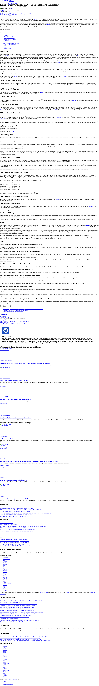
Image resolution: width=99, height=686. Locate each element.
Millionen (74, 100)
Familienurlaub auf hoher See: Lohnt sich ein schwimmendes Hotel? (15, 615)
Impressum (5, 682)
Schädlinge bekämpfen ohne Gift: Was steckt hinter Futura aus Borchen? (16, 508)
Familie (16, 76)
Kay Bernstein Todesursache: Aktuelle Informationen (15, 418)
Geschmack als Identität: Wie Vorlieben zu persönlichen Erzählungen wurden (17, 605)
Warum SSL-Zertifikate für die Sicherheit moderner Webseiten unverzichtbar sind (18, 604)
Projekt (48, 24)
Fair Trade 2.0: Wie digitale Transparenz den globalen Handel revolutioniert (17, 610)
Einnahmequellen (7, 40)
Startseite (5, 681)
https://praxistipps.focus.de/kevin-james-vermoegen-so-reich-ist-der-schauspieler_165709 (23, 309)
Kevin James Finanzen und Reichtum (11, 44)
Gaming (5, 564)
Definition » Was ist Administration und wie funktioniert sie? (14, 539)
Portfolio (7, 55)
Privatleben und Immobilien (9, 41)
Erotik (4, 582)
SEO (4, 586)
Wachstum (13, 131)
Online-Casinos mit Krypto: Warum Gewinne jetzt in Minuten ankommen (17, 527)
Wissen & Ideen (6, 559)
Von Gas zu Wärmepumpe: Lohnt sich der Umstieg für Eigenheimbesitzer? (17, 607)
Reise (4, 568)
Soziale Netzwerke (7, 583)
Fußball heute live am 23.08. (6, 523)
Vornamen (5, 668)
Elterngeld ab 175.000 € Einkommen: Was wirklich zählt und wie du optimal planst (25, 363)
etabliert (57, 199)
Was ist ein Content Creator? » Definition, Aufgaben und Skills (14, 542)
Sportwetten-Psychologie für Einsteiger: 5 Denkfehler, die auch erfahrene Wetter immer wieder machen (23, 526)
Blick (58, 62)
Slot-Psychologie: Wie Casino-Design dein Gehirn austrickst (14, 516)
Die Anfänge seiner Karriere (9, 36)
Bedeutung (2, 109)
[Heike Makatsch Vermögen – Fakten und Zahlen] (6, 485)
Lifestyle (5, 572)
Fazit (5, 45)
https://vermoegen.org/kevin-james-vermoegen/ (13, 311)
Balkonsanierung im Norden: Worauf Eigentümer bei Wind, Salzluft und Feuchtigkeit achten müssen (23, 509)
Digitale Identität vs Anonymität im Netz (9, 618)
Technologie (91, 206)
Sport (4, 573)
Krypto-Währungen (43, 592)
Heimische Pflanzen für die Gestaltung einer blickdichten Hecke (14, 617)
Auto (4, 565)
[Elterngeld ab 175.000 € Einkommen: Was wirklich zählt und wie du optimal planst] (6, 350)
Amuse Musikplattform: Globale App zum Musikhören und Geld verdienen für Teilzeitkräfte (21, 600)
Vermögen (36, 19)
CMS (4, 587)
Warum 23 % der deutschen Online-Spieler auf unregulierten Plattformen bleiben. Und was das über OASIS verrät (26, 513)
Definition (5, 656)
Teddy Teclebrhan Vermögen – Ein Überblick (13, 480)
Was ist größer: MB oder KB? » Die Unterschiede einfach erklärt (15, 545)
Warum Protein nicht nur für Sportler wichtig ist (11, 602)
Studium (65, 76)
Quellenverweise (7, 48)
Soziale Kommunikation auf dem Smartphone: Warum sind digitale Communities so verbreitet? (21, 639)
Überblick (87, 225)
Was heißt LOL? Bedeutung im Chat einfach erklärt (12, 544)
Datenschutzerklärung (8, 684)
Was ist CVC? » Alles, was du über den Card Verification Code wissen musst (17, 529)
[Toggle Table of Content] (1, 33)
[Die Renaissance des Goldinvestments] (6, 425)
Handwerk (5, 570)
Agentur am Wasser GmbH (12, 679)
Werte (80, 169)
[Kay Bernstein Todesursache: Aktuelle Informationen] (6, 404)
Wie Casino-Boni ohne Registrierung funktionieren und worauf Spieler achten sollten (19, 620)
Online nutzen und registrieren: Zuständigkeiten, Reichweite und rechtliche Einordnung (20, 638)
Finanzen (2, 360)
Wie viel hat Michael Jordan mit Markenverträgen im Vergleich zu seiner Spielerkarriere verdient (29, 461)
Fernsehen (79, 55)
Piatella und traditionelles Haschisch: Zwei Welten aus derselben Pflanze (16, 531)
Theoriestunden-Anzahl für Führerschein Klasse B (11, 621)
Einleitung (6, 35)
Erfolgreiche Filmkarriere (9, 38)
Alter (4, 560)
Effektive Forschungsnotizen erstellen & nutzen (11, 537)
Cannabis (5, 579)
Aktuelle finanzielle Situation (10, 39)
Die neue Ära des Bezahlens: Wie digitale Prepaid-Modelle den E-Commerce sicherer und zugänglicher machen (25, 640)
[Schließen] (17, 10)
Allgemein (5, 557)
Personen (6, 458)
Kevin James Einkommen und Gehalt (11, 43)
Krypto (4, 574)
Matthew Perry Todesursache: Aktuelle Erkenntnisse (15, 399)
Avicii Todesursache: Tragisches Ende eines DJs (14, 380)
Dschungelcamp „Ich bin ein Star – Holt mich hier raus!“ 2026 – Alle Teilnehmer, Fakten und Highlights (24, 636)
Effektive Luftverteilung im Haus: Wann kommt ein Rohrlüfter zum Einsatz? (17, 613)
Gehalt (56, 109)
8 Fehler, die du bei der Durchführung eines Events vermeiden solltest (16, 609)
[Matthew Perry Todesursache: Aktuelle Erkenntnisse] (6, 386)
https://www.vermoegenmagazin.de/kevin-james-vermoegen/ (17, 310)
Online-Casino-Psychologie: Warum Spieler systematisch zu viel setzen (16, 514)
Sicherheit (2, 118)
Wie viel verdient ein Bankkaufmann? (8, 524)
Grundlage (59, 117)
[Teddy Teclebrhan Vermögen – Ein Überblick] (6, 467)
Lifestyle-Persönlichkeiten (9, 360)
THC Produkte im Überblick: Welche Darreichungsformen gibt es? (15, 511)
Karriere (42, 92)
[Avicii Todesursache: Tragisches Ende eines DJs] (5, 367)
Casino (4, 581)
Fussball (5, 561)
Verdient (5, 590)
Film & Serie (6, 563)
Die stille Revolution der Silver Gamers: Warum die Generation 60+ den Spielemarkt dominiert (21, 612)
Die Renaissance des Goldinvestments (11, 439)
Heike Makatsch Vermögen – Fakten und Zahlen (14, 499)
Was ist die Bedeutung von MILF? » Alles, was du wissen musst (14, 541)
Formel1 (5, 585)
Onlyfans (5, 578)
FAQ (5, 47)
